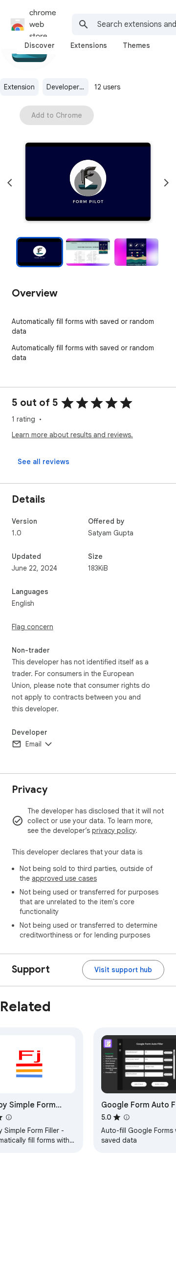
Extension (19, 87)
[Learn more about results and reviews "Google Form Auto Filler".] (126, 1117)
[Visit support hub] (123, 969)
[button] (88, 183)
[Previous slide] (10, 182)
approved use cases (64, 878)
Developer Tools (67, 87)
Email (33, 744)
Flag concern (32, 626)
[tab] (40, 45)
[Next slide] (166, 182)
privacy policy (113, 830)
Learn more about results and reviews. (72, 434)
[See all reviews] (43, 461)
